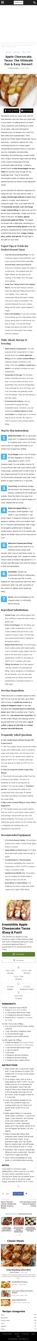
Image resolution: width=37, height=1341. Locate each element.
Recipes (8, 45)
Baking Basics (18, 1225)
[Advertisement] (18, 24)
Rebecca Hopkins (14, 68)
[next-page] (20, 1235)
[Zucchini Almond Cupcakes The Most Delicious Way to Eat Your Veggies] (30, 1221)
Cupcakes (30, 1225)
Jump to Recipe (12, 111)
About (18, 1336)
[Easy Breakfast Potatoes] (5, 1284)
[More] (26, 1194)
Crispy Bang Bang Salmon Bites (18, 1270)
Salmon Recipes (18, 1268)
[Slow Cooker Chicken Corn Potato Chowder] (5, 1293)
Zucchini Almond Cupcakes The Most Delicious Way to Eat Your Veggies (30, 1229)
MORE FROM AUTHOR (25, 1214)
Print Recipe (27, 111)
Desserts (14, 45)
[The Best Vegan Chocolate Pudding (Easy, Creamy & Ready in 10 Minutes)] (6, 1221)
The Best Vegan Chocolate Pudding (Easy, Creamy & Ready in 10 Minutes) (6, 1229)
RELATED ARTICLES (11, 1214)
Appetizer (3, 1326)
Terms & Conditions (7, 1334)
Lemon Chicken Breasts (19, 1300)
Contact (33, 1334)
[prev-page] (17, 1235)
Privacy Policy (25, 1334)
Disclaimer (17, 1334)
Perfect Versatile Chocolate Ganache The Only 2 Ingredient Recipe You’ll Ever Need (18, 1230)
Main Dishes (16, 1295)
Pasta (2, 1323)
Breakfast (15, 1284)
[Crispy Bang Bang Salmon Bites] (18, 1255)
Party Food (26, 52)
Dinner (2, 1315)
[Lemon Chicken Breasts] (5, 1302)
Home (2, 45)
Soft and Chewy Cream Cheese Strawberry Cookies (28, 1204)
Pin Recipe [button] (20, 960)
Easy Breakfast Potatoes (20, 1282)
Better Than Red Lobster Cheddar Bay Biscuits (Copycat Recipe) (8, 1205)
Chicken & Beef (16, 1302)
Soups (2, 1329)
